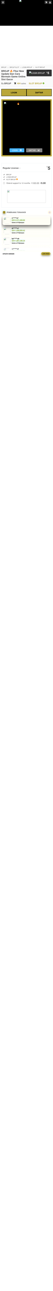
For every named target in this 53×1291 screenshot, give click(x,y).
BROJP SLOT (14, 67)
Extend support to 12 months (26, 183)
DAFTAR (39, 92)
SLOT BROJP (40, 67)
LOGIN (14, 92)
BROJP (3, 67)
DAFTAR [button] (32, 150)
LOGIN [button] (15, 150)
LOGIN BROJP (27, 67)
